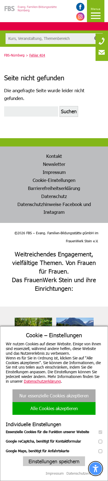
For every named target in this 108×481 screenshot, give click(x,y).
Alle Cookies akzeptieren (54, 408)
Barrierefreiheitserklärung (54, 188)
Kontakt (54, 156)
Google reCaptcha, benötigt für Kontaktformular (43, 441)
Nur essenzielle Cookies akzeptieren (54, 395)
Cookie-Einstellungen (54, 180)
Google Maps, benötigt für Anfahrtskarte (37, 451)
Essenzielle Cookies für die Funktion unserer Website (47, 431)
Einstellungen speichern (54, 461)
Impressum (54, 172)
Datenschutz (54, 196)
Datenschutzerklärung (42, 381)
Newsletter (54, 164)
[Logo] (30, 17)
